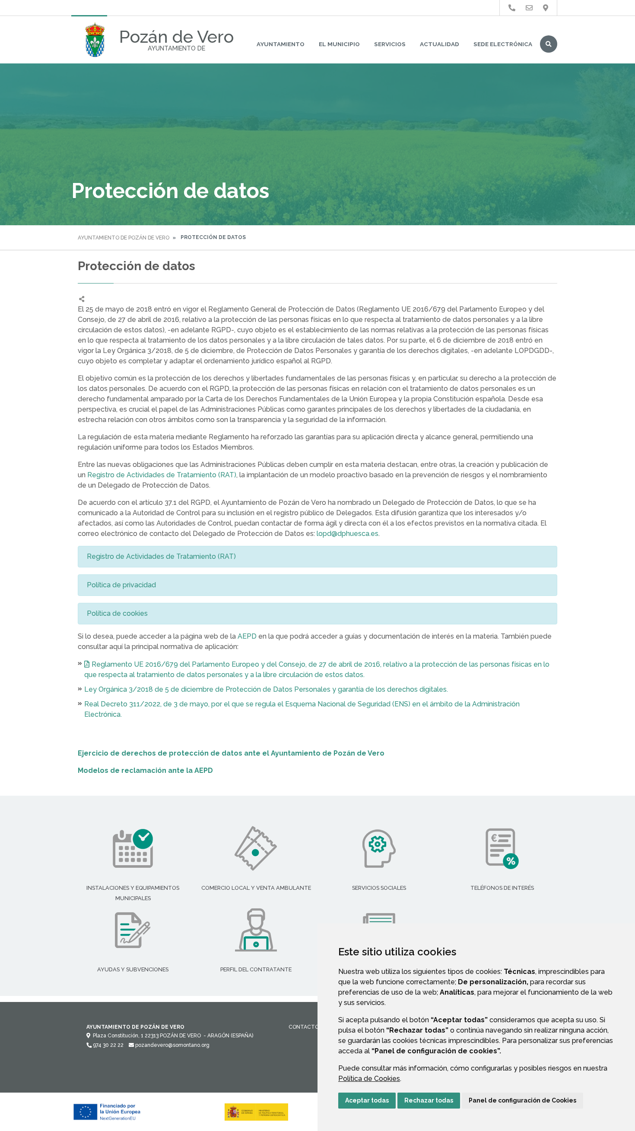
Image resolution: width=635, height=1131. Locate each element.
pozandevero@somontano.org (172, 1045)
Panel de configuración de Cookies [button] (522, 1100)
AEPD (247, 636)
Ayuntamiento (281, 44)
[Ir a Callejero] (545, 8)
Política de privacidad (121, 585)
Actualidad (439, 44)
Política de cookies (117, 613)
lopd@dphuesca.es (347, 533)
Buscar (548, 44)
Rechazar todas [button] (428, 1100)
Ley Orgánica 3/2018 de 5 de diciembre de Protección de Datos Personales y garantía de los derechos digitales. (266, 689)
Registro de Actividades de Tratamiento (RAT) (161, 475)
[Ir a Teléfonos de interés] (511, 8)
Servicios (390, 44)
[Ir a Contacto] (529, 8)
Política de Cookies (369, 1078)
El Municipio (339, 44)
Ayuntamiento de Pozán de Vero (123, 238)
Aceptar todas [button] (367, 1100)
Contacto (304, 1027)
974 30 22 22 (108, 1045)
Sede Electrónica (502, 44)
